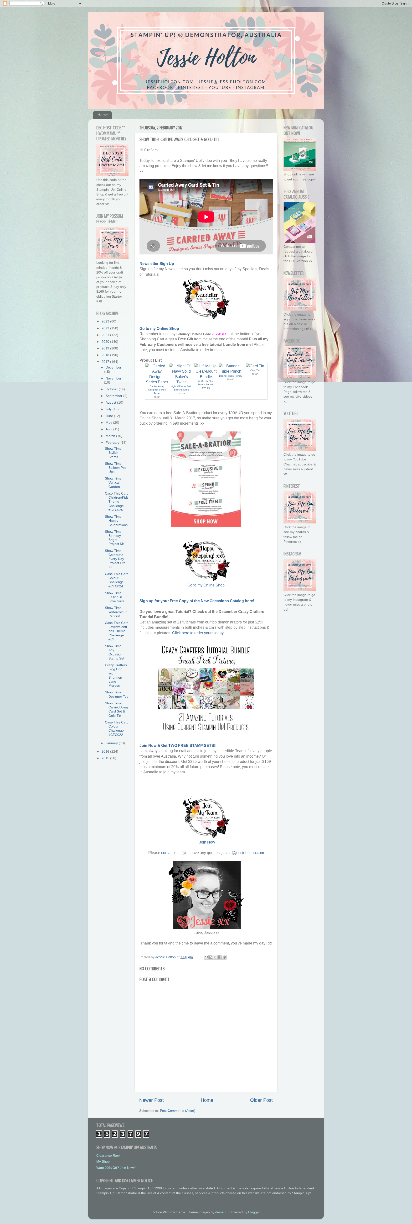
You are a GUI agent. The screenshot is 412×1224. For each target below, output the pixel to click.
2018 (106, 355)
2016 (106, 751)
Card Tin (255, 370)
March (111, 436)
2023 (106, 321)
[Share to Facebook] (219, 957)
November (113, 378)
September (114, 396)
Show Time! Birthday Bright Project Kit (114, 538)
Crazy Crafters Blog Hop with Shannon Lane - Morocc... (116, 675)
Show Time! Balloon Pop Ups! (116, 468)
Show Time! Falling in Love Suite (114, 597)
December (113, 367)
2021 (106, 335)
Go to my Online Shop (206, 585)
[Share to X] (215, 957)
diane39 (221, 1212)
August (111, 402)
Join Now (207, 842)
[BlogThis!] (210, 957)
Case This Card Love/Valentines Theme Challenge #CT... (117, 631)
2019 (106, 348)
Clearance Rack (108, 1155)
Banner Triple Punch (230, 376)
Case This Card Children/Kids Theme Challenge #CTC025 (117, 501)
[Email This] (206, 957)
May (109, 422)
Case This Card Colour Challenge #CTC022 (117, 728)
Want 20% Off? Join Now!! (116, 1168)
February (113, 442)
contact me (170, 853)
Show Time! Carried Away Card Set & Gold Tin (117, 709)
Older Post (261, 1100)
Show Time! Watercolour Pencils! (116, 612)
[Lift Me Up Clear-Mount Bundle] (206, 377)
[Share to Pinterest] (224, 957)
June (110, 416)
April (109, 429)
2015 (106, 758)
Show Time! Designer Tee (117, 694)
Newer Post (151, 1100)
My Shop (103, 1161)
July (109, 409)
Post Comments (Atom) (177, 1111)
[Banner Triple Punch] (230, 371)
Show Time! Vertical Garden (114, 482)
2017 (106, 362)
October (112, 389)
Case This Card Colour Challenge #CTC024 (117, 580)
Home (103, 115)
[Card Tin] (255, 366)
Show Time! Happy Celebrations (116, 521)
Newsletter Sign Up (156, 264)
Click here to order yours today (198, 633)
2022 (106, 328)
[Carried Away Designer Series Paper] (157, 382)
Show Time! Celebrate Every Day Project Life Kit (115, 559)
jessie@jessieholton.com (242, 853)
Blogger (254, 1212)
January (112, 743)
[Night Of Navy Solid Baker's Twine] (181, 382)
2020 (106, 341)
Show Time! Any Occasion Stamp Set (114, 652)
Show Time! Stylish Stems (114, 453)
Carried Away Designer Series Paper (157, 390)
